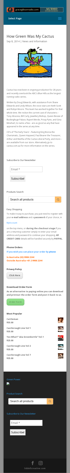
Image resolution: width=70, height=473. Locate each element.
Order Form (15, 302)
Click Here (14, 275)
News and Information (34, 41)
